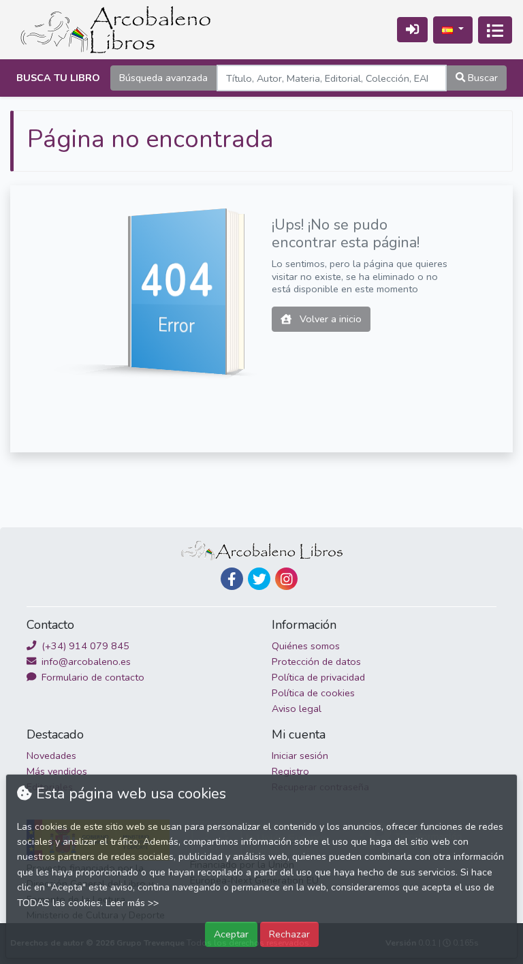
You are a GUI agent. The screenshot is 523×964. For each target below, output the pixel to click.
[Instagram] (286, 578)
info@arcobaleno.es (85, 661)
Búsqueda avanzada (163, 77)
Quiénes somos (306, 646)
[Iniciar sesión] (412, 29)
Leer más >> (132, 903)
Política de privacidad (318, 677)
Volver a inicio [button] (329, 319)
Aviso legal (296, 708)
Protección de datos (316, 661)
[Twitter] (259, 578)
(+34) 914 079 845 (84, 646)
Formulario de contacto (91, 677)
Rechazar (289, 934)
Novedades (51, 755)
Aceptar (231, 934)
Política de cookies (313, 693)
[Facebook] (232, 578)
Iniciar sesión (300, 755)
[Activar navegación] (495, 30)
